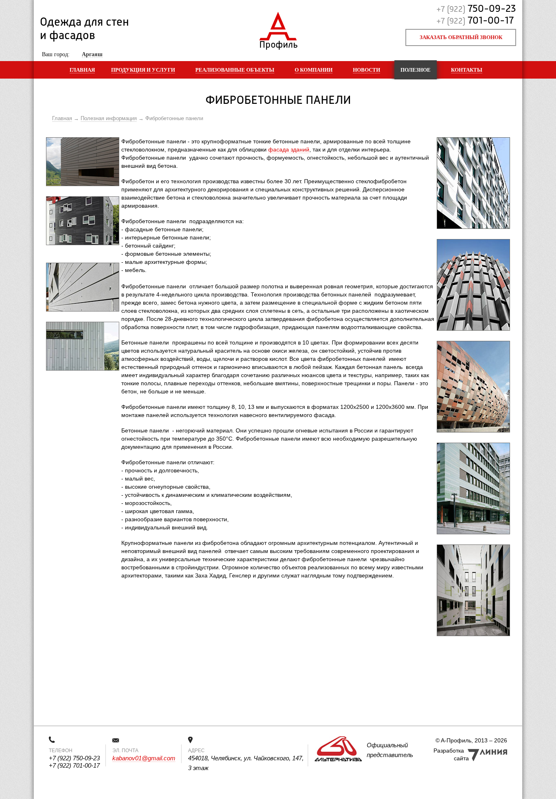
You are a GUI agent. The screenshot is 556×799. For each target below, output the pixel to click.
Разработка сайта (451, 754)
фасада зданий (288, 149)
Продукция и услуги (143, 70)
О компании (314, 70)
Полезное (416, 70)
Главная (82, 70)
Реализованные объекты (234, 70)
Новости (366, 70)
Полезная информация (109, 118)
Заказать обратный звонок (461, 37)
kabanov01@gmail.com (143, 758)
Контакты (466, 70)
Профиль (278, 43)
